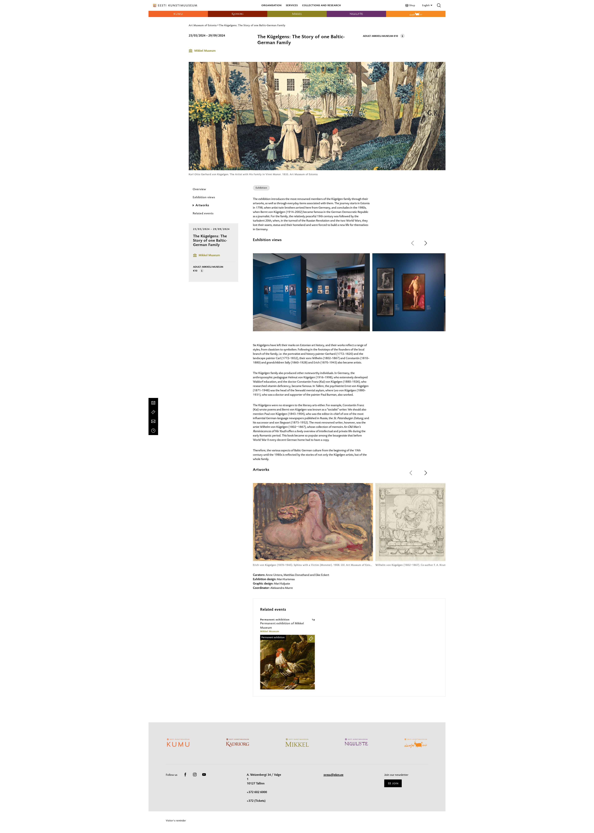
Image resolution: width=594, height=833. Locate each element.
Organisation (271, 5)
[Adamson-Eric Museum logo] (416, 14)
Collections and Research (321, 5)
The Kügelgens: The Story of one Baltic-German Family (252, 25)
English (426, 5)
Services (292, 5)
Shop (412, 5)
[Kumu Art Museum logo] (178, 14)
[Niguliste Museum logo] (356, 14)
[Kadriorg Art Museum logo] (237, 14)
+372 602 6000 (257, 792)
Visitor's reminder (176, 820)
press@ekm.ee (333, 775)
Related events (203, 213)
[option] (311, 295)
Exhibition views (204, 197)
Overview (199, 189)
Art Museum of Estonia (203, 25)
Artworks (202, 205)
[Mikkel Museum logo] (297, 14)
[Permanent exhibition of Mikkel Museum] (287, 665)
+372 (250, 801)
